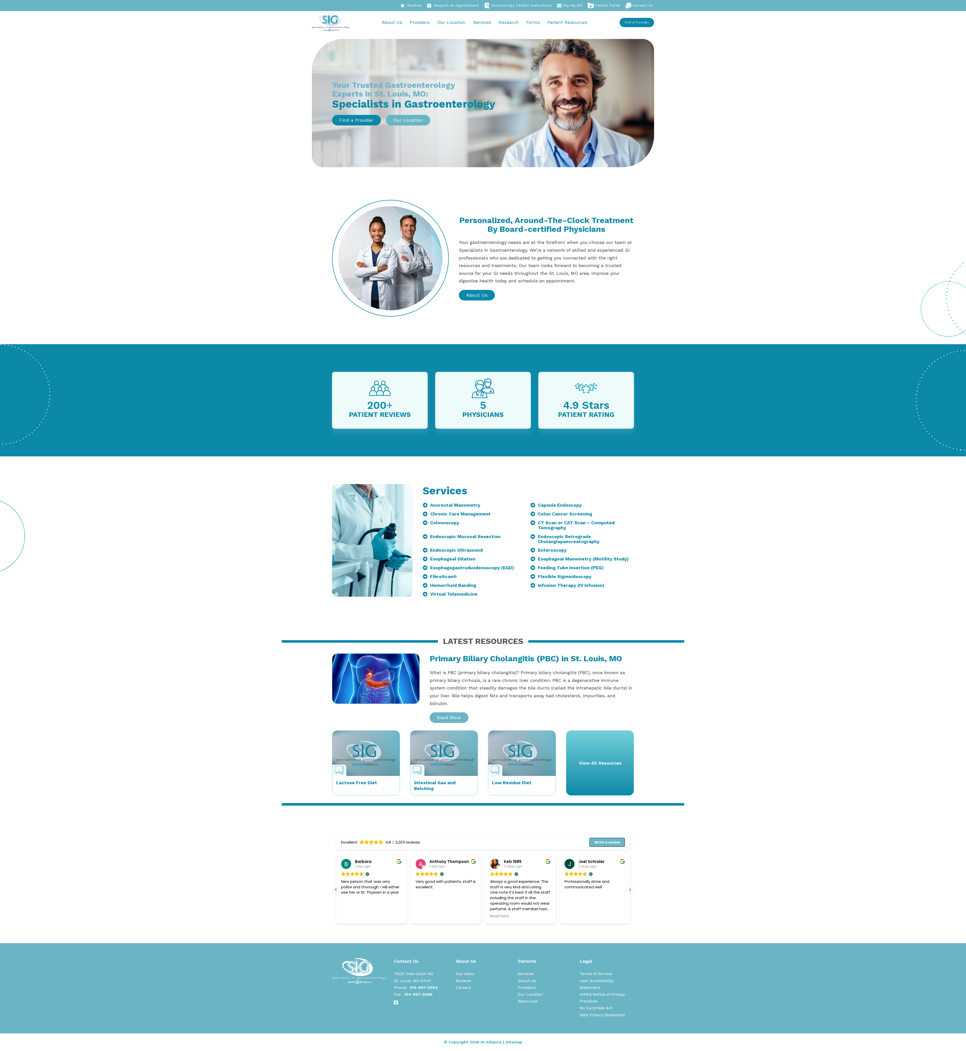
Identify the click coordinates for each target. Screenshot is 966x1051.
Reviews (414, 5)
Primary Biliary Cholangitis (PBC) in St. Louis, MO (526, 658)
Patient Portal (607, 5)
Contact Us (643, 5)
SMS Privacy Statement (602, 1015)
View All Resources (600, 763)
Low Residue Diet (512, 782)
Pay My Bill (573, 5)
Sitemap (514, 1042)
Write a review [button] (607, 842)
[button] (630, 889)
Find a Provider (637, 22)
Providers (420, 22)
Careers (463, 987)
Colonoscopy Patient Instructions (521, 5)
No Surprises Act (596, 1007)
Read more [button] (425, 916)
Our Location (451, 22)
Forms (533, 22)
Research (509, 22)
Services (482, 22)
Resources (528, 1001)
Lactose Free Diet (356, 782)
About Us (392, 22)
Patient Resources (567, 22)
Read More (449, 717)
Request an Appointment (456, 5)
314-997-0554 (424, 987)
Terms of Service (596, 973)
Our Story (465, 973)
